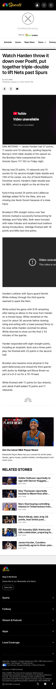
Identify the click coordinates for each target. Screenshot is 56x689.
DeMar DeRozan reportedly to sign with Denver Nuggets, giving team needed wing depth (35, 479)
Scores (18, 42)
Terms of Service (38, 665)
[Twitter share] (11, 88)
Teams (40, 42)
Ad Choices (16, 663)
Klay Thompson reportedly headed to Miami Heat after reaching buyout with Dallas (33, 492)
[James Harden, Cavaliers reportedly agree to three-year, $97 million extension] (9, 545)
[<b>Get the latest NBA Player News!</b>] (28, 431)
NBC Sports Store (45, 661)
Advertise (6, 661)
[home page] (12, 5)
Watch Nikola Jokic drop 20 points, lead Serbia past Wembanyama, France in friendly (33, 518)
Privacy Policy (27, 663)
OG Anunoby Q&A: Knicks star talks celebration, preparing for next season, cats (35, 531)
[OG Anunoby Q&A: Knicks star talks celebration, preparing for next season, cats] (9, 532)
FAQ (35, 661)
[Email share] (17, 88)
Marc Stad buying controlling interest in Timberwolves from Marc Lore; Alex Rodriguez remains (34, 505)
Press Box (6, 663)
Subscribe (8, 587)
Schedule (8, 42)
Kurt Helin (9, 80)
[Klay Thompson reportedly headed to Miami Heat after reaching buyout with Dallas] (9, 494)
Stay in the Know (9, 577)
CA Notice (27, 665)
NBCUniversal (17, 669)
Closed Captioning (26, 661)
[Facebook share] (4, 88)
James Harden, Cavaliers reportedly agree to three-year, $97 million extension (35, 544)
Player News (29, 42)
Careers (14, 661)
